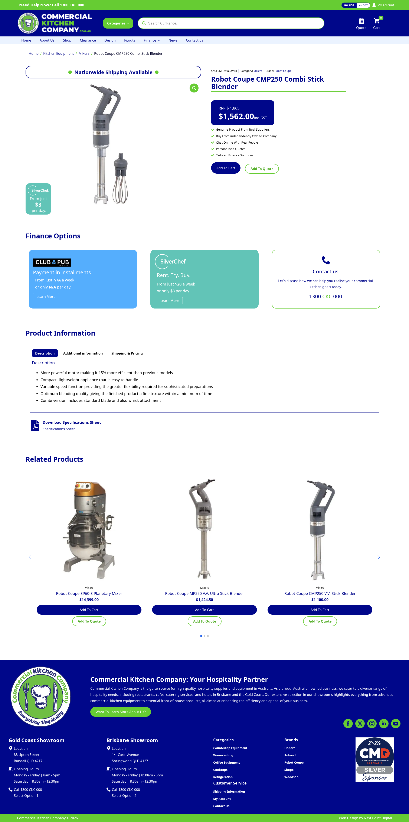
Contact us (194, 40)
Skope (289, 770)
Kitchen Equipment (58, 53)
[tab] (45, 353)
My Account (222, 799)
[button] (194, 88)
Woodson (291, 777)
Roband (290, 755)
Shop (67, 40)
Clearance (88, 40)
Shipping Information (229, 791)
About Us (47, 40)
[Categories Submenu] (129, 23)
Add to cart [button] (89, 609)
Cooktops (220, 770)
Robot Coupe (283, 71)
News (172, 40)
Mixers (84, 53)
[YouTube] (395, 723)
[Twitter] (360, 723)
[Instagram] (372, 723)
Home (26, 40)
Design (110, 40)
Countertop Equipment (230, 748)
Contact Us (221, 806)
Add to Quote (262, 168)
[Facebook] (348, 723)
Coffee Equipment (226, 762)
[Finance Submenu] (160, 40)
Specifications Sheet (59, 429)
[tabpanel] (204, 382)
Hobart (289, 748)
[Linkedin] (384, 723)
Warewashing (223, 755)
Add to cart (225, 168)
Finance (150, 40)
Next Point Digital (378, 818)
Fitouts (129, 40)
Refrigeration (223, 777)
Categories (116, 23)
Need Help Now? (51, 4)
